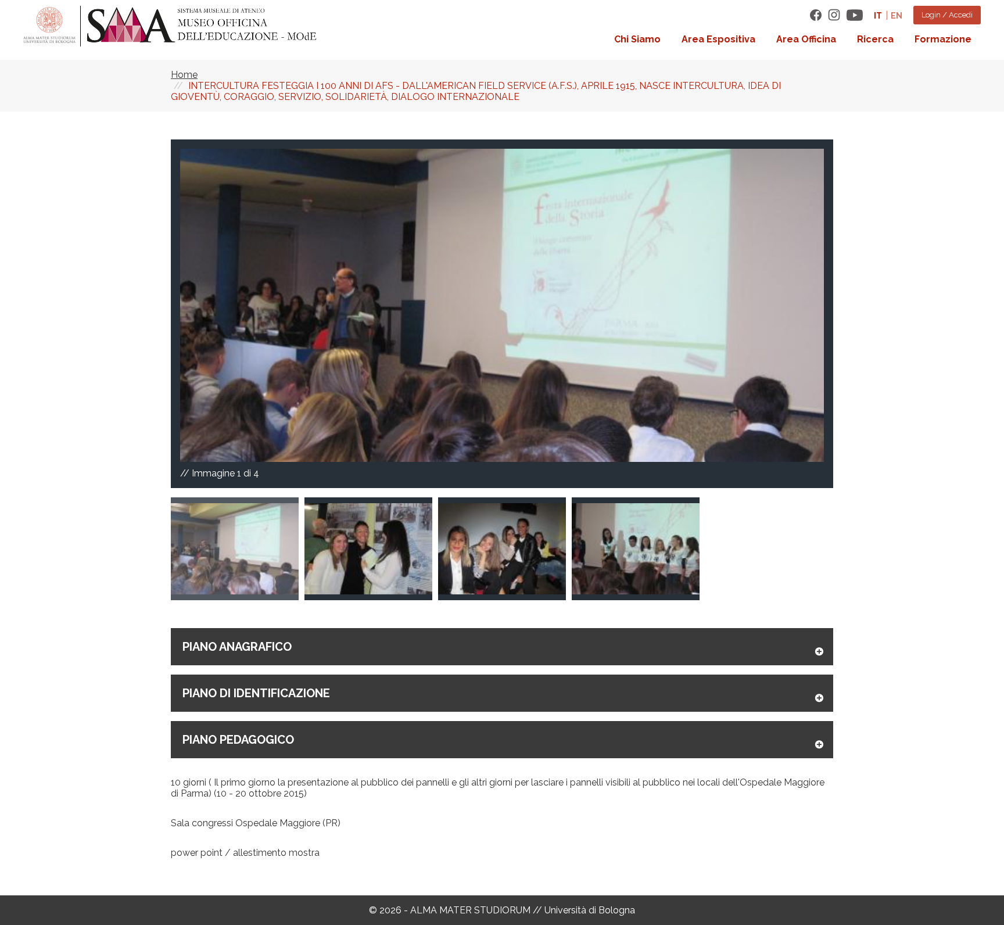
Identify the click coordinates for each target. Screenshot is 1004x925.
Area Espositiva (718, 39)
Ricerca (875, 39)
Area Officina (806, 39)
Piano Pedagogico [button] (238, 740)
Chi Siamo (637, 39)
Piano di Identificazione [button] (256, 693)
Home (184, 74)
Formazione (943, 39)
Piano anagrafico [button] (237, 647)
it (878, 15)
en (896, 15)
